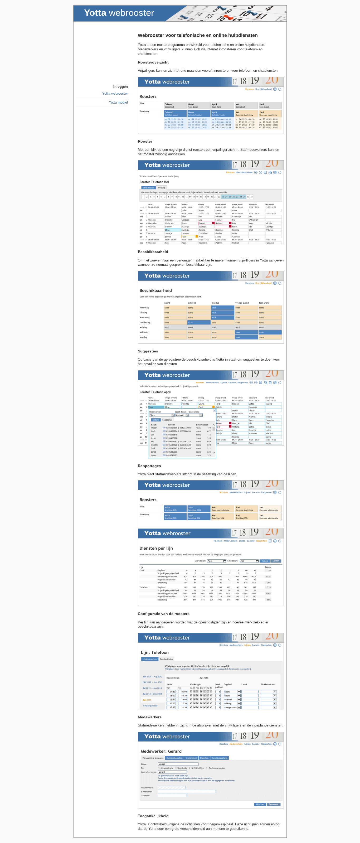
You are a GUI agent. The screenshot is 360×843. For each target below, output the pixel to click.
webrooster (119, 13)
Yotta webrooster (115, 93)
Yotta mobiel (118, 102)
